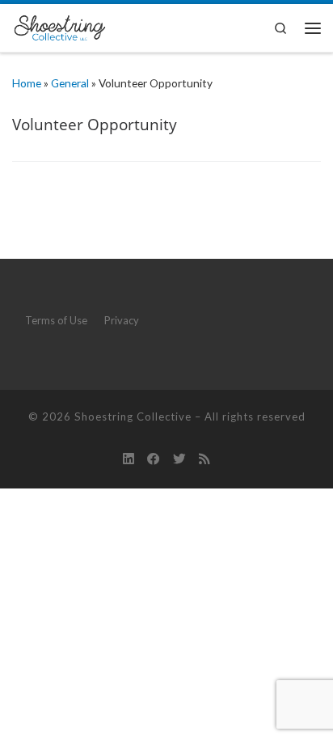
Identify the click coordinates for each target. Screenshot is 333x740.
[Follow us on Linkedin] (128, 458)
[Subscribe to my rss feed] (204, 458)
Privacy (121, 320)
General (70, 83)
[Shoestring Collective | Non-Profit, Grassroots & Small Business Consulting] (59, 25)
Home (26, 83)
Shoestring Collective (133, 416)
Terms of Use (56, 320)
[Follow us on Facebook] (153, 458)
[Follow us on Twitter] (179, 458)
